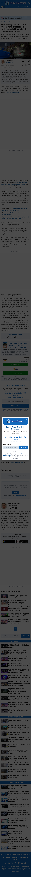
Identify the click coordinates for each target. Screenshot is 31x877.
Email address (7, 444)
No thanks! (15, 451)
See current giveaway (15, 441)
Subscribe (23, 447)
